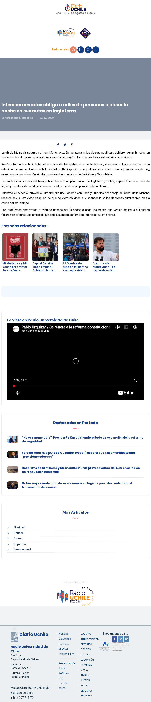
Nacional (19, 527)
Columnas (65, 638)
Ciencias (86, 649)
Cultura (18, 538)
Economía (87, 665)
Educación (87, 659)
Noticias (64, 633)
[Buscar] (88, 49)
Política (19, 533)
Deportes (20, 544)
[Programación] (80, 49)
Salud (84, 685)
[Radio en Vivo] (73, 49)
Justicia (86, 680)
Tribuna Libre (66, 654)
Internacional (22, 549)
